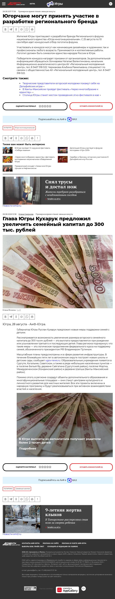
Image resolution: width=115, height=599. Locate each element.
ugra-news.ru (52, 360)
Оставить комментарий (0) (91, 106)
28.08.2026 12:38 (9, 214)
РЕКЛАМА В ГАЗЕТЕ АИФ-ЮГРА (74, 543)
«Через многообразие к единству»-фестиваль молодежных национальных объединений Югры (35, 159)
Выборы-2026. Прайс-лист (33, 546)
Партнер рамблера (46, 588)
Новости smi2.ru (12, 205)
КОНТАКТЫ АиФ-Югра (31, 543)
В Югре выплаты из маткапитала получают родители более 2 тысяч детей (60, 440)
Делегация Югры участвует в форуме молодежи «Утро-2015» (86, 149)
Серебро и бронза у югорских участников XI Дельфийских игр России (89, 158)
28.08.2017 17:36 (9, 11)
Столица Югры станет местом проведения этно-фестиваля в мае (61, 95)
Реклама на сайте (51, 543)
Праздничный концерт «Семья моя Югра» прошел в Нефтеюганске (33, 167)
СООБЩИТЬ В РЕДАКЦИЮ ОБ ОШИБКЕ (62, 546)
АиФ (19, 310)
